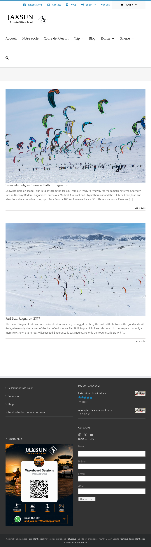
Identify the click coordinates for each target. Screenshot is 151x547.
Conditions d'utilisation (76, 542)
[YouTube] (91, 434)
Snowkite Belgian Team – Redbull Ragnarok (37, 185)
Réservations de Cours (20, 388)
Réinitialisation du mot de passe (26, 412)
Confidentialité (36, 538)
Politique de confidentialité (132, 538)
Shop (11, 404)
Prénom (82, 461)
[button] (7, 57)
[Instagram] (79, 434)
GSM (81, 486)
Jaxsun (59, 538)
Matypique (71, 538)
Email (81, 474)
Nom (81, 446)
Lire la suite (140, 207)
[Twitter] (85, 434)
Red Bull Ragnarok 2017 (23, 318)
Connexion (14, 396)
